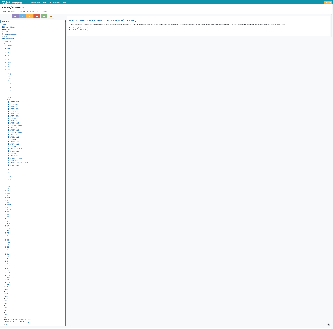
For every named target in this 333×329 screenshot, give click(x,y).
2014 (6, 312)
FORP (8, 224)
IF (7, 249)
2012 (6, 317)
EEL (8, 64)
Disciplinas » (35, 2)
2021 (8, 273)
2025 (6, 289)
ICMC (8, 242)
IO (7, 261)
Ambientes (11, 11)
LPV (28, 11)
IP (7, 263)
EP (7, 71)
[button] (322, 2)
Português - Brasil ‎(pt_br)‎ (57, 2)
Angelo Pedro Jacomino (82, 28)
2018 (6, 303)
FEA (8, 203)
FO (7, 219)
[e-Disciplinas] (14, 2)
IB (7, 238)
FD (7, 195)
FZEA (8, 228)
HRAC (8, 231)
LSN (9, 179)
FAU (8, 188)
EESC (8, 69)
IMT (8, 259)
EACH (8, 53)
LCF (9, 93)
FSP (8, 226)
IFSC (8, 252)
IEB (8, 245)
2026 (6, 287)
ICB (8, 240)
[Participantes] (29, 16)
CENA (8, 48)
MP (8, 284)
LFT (9, 181)
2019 (6, 301)
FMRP (8, 214)
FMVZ (8, 217)
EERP (8, 67)
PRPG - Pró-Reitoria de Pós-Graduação (17, 322)
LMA (9, 186)
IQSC (8, 270)
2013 (6, 315)
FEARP (9, 205)
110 (9, 170)
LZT (9, 174)
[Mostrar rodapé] (328, 324)
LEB (9, 95)
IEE (8, 247)
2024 (6, 291)
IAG (8, 233)
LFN (9, 167)
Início (4, 11)
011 (9, 81)
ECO (9, 177)
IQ (7, 268)
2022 (6, 296)
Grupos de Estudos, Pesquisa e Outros (18, 320)
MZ (8, 280)
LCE (9, 76)
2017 (6, 305)
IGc (8, 254)
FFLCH (9, 210)
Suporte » (44, 2)
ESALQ (23, 11)
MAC (8, 275)
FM (8, 212)
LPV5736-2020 (35, 11)
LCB (9, 90)
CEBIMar (9, 46)
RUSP (8, 282)
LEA (9, 172)
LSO (9, 83)
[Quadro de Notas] (44, 16)
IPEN (8, 266)
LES (9, 85)
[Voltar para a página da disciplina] (15, 16)
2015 (6, 310)
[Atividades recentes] (36, 16)
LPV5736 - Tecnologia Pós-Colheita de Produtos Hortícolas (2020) (102, 20)
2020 (18, 11)
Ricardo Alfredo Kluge (81, 30)
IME (8, 256)
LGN (9, 78)
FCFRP (9, 193)
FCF (8, 191)
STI (6, 324)
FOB (8, 221)
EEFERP (9, 62)
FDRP (8, 198)
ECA (8, 55)
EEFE (8, 60)
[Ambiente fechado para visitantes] (51, 16)
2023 (6, 294)
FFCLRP (9, 207)
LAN (9, 88)
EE (7, 57)
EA (7, 50)
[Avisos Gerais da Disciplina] (22, 16)
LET (9, 184)
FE (7, 200)
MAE (8, 277)
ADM (9, 97)
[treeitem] (33, 174)
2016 (6, 308)
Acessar (328, 2)
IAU (8, 235)
